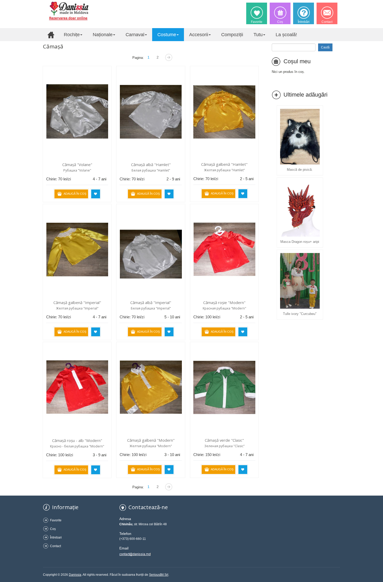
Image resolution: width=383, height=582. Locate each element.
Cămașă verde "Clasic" (224, 440)
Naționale (103, 34)
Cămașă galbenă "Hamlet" (224, 164)
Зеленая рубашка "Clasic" (224, 446)
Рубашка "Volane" (77, 170)
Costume (166, 34)
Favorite (55, 520)
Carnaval (135, 34)
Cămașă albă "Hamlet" (151, 164)
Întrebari (56, 537)
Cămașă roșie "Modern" (224, 302)
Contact (55, 546)
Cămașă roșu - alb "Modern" (77, 440)
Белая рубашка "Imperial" (151, 308)
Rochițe (72, 34)
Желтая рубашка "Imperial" (77, 308)
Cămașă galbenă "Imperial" (77, 302)
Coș (53, 529)
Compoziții (232, 34)
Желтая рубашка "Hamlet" (224, 170)
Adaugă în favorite (96, 194)
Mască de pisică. (300, 170)
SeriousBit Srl (158, 575)
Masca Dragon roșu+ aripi (299, 242)
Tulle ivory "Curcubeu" (300, 314)
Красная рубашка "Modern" (224, 308)
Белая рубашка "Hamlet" (151, 170)
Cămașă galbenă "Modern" (151, 440)
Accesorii (198, 34)
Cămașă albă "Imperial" (150, 302)
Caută (325, 47)
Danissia (75, 575)
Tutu (258, 34)
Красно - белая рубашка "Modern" (77, 446)
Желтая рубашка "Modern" (150, 446)
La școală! (286, 34)
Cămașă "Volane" (77, 164)
